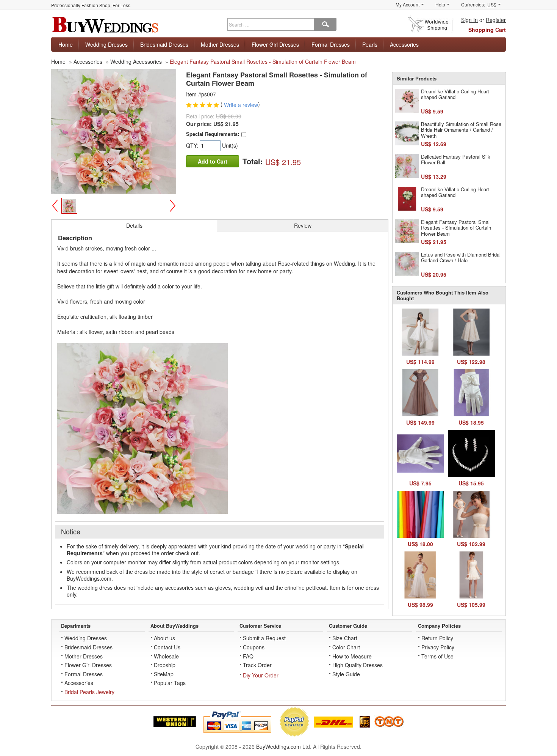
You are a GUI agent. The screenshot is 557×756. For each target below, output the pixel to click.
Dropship (164, 665)
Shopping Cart (487, 29)
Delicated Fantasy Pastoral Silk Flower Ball (455, 159)
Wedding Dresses (106, 44)
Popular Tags (170, 683)
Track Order (257, 665)
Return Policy (437, 638)
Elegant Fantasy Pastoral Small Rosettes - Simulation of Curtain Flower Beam (456, 227)
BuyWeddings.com (278, 746)
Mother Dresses (220, 44)
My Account (407, 4)
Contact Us (167, 647)
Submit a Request (264, 638)
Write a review (241, 105)
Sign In (469, 20)
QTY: (193, 145)
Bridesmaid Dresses (164, 44)
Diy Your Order (260, 675)
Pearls (369, 44)
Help (440, 4)
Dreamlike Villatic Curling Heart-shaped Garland (456, 94)
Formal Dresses (330, 44)
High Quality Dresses (357, 665)
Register (496, 20)
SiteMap (164, 674)
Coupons (253, 647)
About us (164, 638)
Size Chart (344, 638)
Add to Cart (212, 161)
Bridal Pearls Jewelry (89, 692)
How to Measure (352, 656)
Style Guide (346, 674)
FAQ (248, 656)
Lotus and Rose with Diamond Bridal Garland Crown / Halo (461, 257)
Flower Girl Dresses (275, 44)
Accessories (404, 44)
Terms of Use (437, 656)
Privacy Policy (437, 647)
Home (65, 44)
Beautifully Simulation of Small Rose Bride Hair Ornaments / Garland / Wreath (461, 129)
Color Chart (346, 647)
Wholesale (166, 656)
